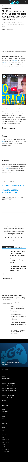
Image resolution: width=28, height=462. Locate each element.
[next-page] (5, 274)
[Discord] (6, 237)
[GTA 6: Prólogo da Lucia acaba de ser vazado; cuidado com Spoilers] (5, 324)
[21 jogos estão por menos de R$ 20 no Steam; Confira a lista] (5, 261)
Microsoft (5, 168)
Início (3, 5)
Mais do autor (18, 247)
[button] (26, 2)
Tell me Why (4, 199)
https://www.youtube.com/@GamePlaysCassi (14, 226)
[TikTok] (19, 237)
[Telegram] (17, 32)
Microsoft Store (7, 62)
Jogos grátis (8, 197)
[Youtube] (14, 240)
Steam (15, 60)
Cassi (4, 29)
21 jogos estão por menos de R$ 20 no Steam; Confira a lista (18, 260)
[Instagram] (12, 237)
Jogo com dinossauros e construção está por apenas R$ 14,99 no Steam (18, 253)
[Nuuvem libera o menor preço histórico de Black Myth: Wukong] (14, 287)
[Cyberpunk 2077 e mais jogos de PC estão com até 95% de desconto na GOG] (5, 332)
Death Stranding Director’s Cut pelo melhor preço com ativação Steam (18, 268)
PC (18, 197)
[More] (21, 32)
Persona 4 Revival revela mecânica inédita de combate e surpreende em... (18, 316)
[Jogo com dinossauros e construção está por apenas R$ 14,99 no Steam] (5, 253)
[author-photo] (14, 221)
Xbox (10, 199)
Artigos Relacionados (7, 247)
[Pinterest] (10, 32)
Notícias (9, 8)
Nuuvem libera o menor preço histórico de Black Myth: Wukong (13, 297)
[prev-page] (3, 274)
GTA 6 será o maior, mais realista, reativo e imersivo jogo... (17, 308)
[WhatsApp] (13, 32)
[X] (6, 32)
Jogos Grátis (7, 5)
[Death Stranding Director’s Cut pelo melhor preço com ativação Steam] (5, 268)
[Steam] (15, 237)
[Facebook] (3, 32)
